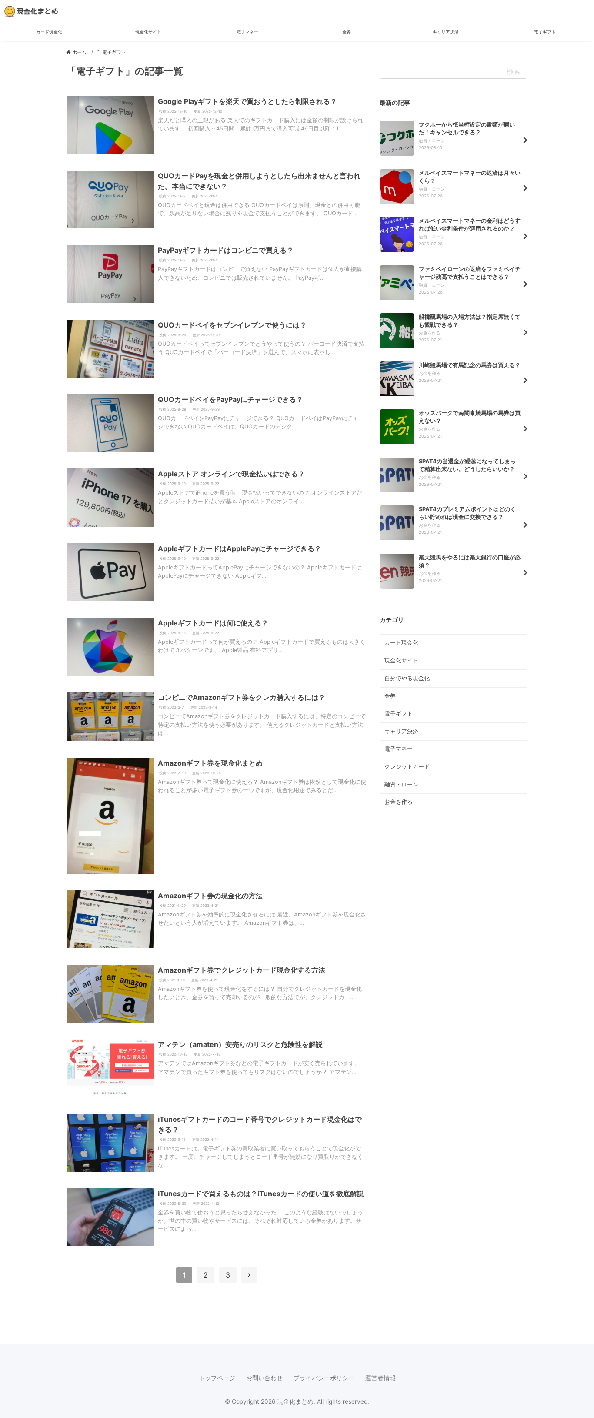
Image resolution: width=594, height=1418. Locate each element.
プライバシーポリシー (324, 1378)
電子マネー (247, 32)
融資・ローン (401, 784)
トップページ (217, 1378)
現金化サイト (148, 32)
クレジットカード (407, 766)
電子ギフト (545, 32)
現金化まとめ (37, 11)
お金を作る (398, 802)
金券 (346, 32)
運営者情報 (380, 1378)
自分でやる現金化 (407, 678)
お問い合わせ (264, 1378)
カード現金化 (49, 32)
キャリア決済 (446, 32)
